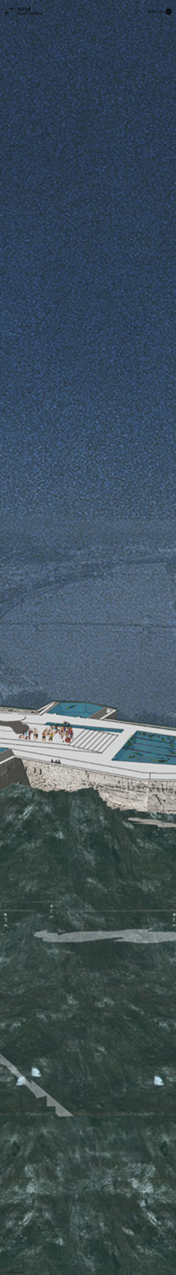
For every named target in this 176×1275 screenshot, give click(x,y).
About (155, 11)
